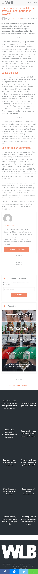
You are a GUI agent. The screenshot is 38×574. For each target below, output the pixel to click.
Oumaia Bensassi (15, 18)
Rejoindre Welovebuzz (16, 249)
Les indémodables (19, 386)
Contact (33, 566)
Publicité (21, 564)
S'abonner (19, 295)
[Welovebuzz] (9, 2)
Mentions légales (21, 566)
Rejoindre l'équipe (9, 564)
